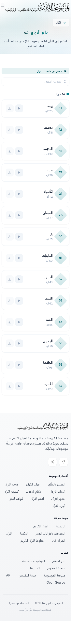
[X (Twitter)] (52, 462)
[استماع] (19, 108)
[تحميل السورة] (10, 108)
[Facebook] (63, 462)
